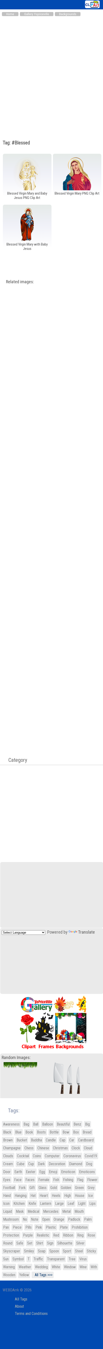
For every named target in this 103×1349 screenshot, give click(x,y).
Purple (28, 1235)
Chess (29, 1148)
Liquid (7, 1211)
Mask (20, 1211)
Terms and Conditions (31, 1313)
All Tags (21, 1299)
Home (10, 14)
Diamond (75, 1164)
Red (56, 1235)
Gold (53, 1187)
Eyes (6, 1179)
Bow (66, 1132)
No (25, 1219)
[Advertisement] (51, 72)
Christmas (60, 1148)
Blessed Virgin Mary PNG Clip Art (77, 193)
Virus (83, 1259)
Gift (32, 1187)
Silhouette (64, 1243)
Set (29, 1243)
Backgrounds (67, 14)
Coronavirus (72, 1156)
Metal (66, 1211)
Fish (56, 1179)
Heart (44, 1195)
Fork (22, 1187)
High (67, 1195)
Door (7, 1172)
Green (79, 1187)
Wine (83, 1267)
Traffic (38, 1259)
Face (18, 1179)
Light (82, 1203)
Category (15, 760)
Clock (76, 1148)
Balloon (47, 1124)
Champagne (12, 1148)
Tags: (10, 1110)
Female (43, 1179)
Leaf (71, 1203)
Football (9, 1187)
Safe (19, 1243)
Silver (80, 1243)
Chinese (43, 1148)
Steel (79, 1251)
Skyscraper (11, 1251)
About (19, 1306)
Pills (28, 1227)
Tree (72, 1259)
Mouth (79, 1211)
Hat (33, 1195)
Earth (18, 1172)
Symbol (18, 1259)
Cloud (88, 1148)
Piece (17, 1227)
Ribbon (68, 1235)
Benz (77, 1124)
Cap (62, 1140)
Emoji (53, 1172)
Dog (89, 1164)
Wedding (41, 1267)
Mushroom (11, 1219)
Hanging (21, 1195)
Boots (41, 1132)
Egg (42, 1172)
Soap (42, 1251)
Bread (87, 1132)
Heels (56, 1195)
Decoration (57, 1164)
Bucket (22, 1140)
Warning (9, 1267)
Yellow (24, 1275)
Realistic (43, 1235)
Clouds (8, 1156)
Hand (7, 1195)
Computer (52, 1156)
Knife (32, 1203)
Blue (18, 1132)
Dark (41, 1164)
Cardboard (86, 1140)
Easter (30, 1172)
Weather (25, 1267)
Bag (26, 1124)
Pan (6, 1227)
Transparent (56, 1259)
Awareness (11, 1124)
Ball (35, 1124)
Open (46, 1219)
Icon (6, 1203)
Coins (37, 1156)
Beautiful (63, 1124)
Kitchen (19, 1203)
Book (29, 1132)
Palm (88, 1219)
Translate (86, 932)
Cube (20, 1164)
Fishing (68, 1179)
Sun (6, 1259)
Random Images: (16, 1057)
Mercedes (50, 1211)
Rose (91, 1235)
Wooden (9, 1275)
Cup (31, 1164)
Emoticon (68, 1172)
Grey (91, 1187)
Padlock (74, 1219)
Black (7, 1132)
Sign (50, 1243)
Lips (92, 1203)
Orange (59, 1219)
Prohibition (80, 1227)
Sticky (91, 1251)
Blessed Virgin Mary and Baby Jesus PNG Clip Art (27, 195)
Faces (29, 1179)
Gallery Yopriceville (36, 14)
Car (71, 1140)
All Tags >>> (42, 1275)
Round (7, 1243)
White (56, 1267)
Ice (90, 1195)
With (94, 1267)
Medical (33, 1211)
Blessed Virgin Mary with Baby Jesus (27, 246)
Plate (64, 1227)
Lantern (45, 1203)
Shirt (39, 1243)
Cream (8, 1164)
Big (87, 1124)
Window (70, 1267)
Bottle (54, 1132)
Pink (38, 1227)
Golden (66, 1187)
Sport (67, 1251)
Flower (92, 1179)
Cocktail (23, 1156)
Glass (42, 1187)
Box (76, 1132)
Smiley (29, 1251)
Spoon (54, 1251)
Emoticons (87, 1172)
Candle (51, 1140)
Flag (80, 1179)
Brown (8, 1140)
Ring (80, 1235)
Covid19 (91, 1156)
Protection (11, 1235)
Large (59, 1203)
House (79, 1195)
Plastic (51, 1227)
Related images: (20, 281)
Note (34, 1219)
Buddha (36, 1140)
